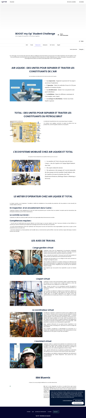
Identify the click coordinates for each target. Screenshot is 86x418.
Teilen (81, 41)
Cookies (49, 411)
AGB (33, 411)
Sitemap (28, 411)
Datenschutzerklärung (40, 411)
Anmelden (81, 2)
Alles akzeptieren (78, 403)
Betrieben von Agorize (45, 415)
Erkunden (12, 2)
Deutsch (56, 411)
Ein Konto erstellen (71, 2)
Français (81, 49)
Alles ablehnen (78, 400)
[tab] (27, 45)
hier (53, 397)
